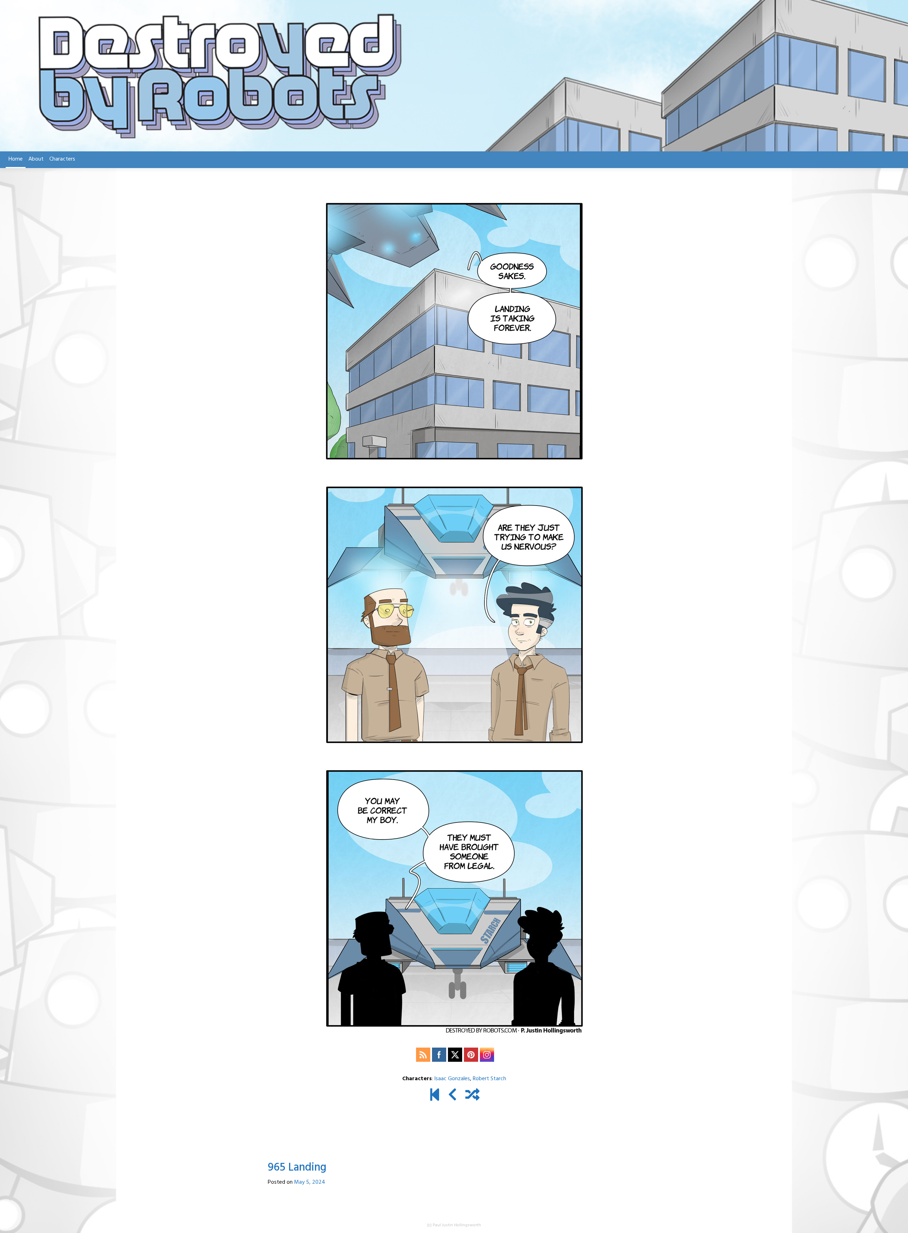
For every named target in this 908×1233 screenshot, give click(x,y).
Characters (62, 159)
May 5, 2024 (309, 1182)
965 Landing (297, 1168)
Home (16, 159)
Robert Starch (489, 1078)
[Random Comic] (472, 1095)
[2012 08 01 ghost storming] (434, 1095)
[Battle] (452, 1095)
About (36, 159)
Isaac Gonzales (452, 1078)
